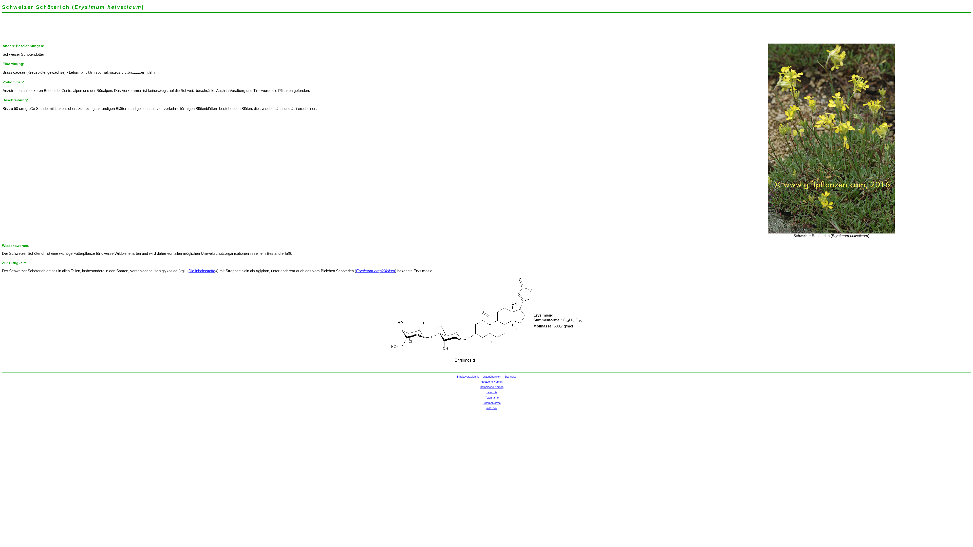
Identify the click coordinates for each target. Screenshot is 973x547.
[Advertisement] (94, 31)
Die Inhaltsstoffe (202, 271)
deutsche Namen (491, 381)
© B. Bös (491, 408)
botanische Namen (491, 386)
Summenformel (492, 402)
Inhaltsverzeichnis (468, 376)
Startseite (510, 376)
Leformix (491, 392)
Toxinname (492, 397)
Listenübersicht (491, 376)
